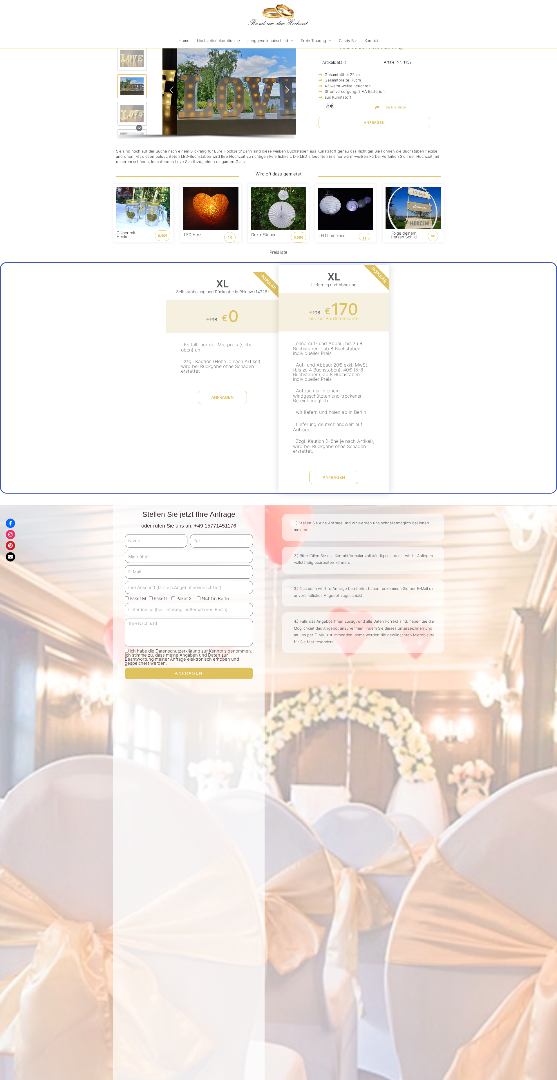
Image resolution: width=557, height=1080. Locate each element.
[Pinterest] (10, 545)
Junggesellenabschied (267, 40)
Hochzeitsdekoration (216, 40)
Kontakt (371, 40)
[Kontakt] (10, 556)
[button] (132, 58)
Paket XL (185, 598)
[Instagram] (10, 534)
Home (184, 40)
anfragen (222, 397)
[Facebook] (10, 523)
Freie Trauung (313, 40)
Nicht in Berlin (215, 598)
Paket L (161, 598)
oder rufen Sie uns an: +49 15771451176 (188, 526)
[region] (206, 94)
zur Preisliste (395, 107)
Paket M (138, 598)
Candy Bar (348, 40)
